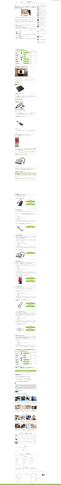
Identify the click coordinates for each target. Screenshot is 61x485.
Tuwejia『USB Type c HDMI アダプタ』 (17, 57)
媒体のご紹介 (31, 481)
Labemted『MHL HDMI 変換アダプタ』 (17, 353)
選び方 (20, 30)
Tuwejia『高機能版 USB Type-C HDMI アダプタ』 (17, 63)
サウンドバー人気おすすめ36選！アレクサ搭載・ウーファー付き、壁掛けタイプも (28, 430)
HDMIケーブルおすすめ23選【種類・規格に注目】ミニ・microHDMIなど (23, 376)
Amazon (17, 259)
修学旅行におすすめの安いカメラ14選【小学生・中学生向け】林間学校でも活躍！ (42, 11)
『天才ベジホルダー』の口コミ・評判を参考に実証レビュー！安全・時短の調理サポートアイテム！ (42, 30)
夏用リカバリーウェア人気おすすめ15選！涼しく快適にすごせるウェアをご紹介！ (42, 42)
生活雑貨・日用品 (17, 474)
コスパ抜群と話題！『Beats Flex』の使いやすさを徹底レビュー (22, 402)
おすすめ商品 (31, 30)
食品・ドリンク (17, 475)
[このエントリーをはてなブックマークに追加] (18, 391)
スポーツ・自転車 (24, 460)
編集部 (26, 475)
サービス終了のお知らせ (37, 479)
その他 (20, 482)
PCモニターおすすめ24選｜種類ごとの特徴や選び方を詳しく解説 (22, 381)
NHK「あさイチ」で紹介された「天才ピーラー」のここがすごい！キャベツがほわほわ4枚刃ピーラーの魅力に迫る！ (42, 33)
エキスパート (27, 474)
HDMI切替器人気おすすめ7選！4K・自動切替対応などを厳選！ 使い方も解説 (34, 411)
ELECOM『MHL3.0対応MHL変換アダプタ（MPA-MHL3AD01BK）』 (17, 55)
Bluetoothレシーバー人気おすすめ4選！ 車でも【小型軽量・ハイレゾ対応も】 (34, 421)
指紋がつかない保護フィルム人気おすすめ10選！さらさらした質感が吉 (42, 21)
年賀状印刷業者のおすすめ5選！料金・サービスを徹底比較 (42, 36)
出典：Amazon (20, 94)
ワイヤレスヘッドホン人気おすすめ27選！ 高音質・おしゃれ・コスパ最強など (17, 421)
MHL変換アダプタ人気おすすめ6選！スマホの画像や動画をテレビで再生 (38, 3)
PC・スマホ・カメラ (27, 409)
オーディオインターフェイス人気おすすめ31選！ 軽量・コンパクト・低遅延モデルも (22, 411)
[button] (24, 228)
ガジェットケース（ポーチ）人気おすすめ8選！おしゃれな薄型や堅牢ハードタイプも (28, 411)
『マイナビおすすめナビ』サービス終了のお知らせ (26, 5)
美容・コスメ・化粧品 (25, 459)
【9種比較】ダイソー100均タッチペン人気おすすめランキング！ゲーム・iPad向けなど (42, 9)
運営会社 (36, 474)
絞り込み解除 (19, 50)
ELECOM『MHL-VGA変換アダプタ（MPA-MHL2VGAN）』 (17, 59)
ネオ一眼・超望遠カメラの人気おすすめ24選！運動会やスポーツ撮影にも (42, 19)
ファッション (16, 460)
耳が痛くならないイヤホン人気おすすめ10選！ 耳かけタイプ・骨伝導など (17, 430)
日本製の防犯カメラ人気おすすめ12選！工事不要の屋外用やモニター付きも (42, 13)
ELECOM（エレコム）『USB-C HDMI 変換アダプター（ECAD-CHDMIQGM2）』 (17, 61)
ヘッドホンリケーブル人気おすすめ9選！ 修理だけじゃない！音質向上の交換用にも (28, 402)
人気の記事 (31, 475)
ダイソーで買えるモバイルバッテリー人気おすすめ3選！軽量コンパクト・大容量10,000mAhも (42, 26)
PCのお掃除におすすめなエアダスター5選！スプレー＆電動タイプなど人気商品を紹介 (27, 434)
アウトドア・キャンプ (32, 460)
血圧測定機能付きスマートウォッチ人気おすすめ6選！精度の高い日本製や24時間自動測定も (42, 24)
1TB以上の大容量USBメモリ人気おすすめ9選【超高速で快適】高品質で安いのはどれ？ (42, 17)
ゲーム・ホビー (31, 462)
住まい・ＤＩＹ (24, 461)
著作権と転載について (31, 482)
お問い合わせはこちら (37, 480)
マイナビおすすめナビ (17, 3)
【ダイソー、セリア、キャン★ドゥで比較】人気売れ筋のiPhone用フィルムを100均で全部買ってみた (42, 15)
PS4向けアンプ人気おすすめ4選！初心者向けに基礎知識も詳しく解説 (17, 402)
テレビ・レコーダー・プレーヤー (27, 3)
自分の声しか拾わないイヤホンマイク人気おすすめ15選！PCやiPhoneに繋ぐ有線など (22, 421)
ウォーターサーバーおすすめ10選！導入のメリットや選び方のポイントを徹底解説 (42, 39)
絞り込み (16, 50)
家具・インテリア (31, 461)
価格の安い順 (26, 50)
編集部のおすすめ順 (23, 50)
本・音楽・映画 (24, 462)
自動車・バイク (16, 461)
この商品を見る (16, 94)
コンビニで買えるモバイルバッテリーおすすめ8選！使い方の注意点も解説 (42, 6)
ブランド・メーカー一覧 (32, 480)
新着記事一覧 (31, 474)
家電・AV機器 (21, 3)
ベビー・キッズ (31, 459)
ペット (16, 462)
